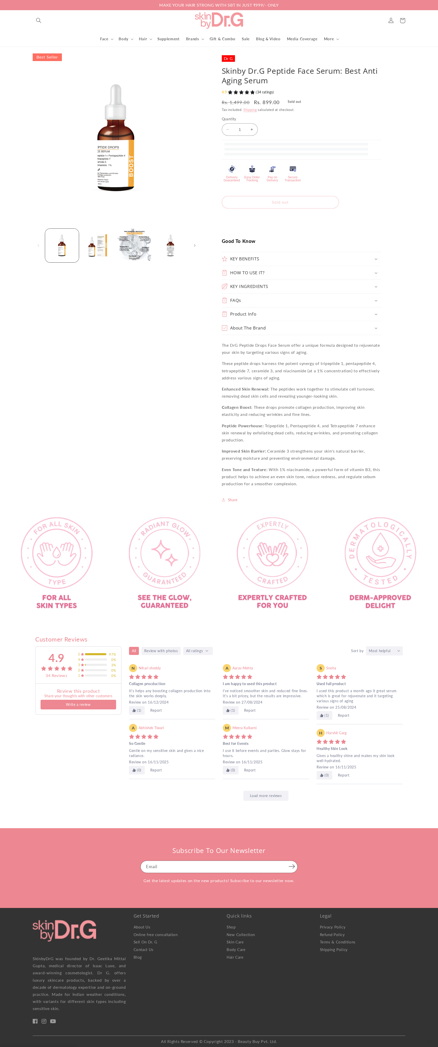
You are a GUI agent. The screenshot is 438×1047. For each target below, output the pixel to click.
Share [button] (233, 499)
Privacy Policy (333, 927)
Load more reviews (266, 795)
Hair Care (235, 957)
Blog (138, 957)
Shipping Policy (334, 949)
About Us (142, 927)
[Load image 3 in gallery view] (134, 245)
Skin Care (235, 942)
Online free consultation (156, 934)
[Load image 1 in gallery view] (62, 245)
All (134, 651)
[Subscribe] (292, 866)
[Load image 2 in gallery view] (98, 245)
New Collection (241, 934)
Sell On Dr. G (145, 942)
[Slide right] (194, 245)
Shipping (250, 110)
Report (156, 710)
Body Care (236, 949)
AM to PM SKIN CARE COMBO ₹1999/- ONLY (129, 5)
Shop (231, 927)
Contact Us (144, 949)
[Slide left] (38, 245)
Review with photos (161, 651)
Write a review (78, 704)
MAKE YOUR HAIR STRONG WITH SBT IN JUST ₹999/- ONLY (219, 5)
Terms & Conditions (338, 942)
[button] (38, 20)
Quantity (229, 119)
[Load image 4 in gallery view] (170, 245)
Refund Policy (332, 934)
